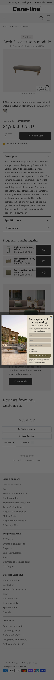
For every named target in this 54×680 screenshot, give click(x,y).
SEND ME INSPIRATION (40, 355)
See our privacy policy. (40, 362)
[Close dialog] (51, 316)
